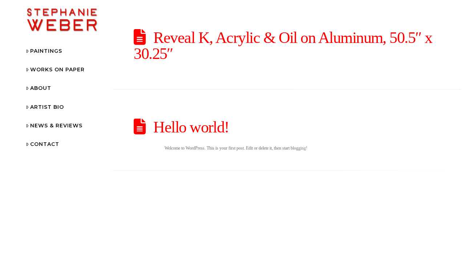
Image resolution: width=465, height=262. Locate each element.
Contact (44, 144)
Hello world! (191, 127)
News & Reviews (56, 125)
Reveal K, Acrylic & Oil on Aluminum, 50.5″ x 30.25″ (283, 46)
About (40, 88)
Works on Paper (57, 69)
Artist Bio (47, 107)
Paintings (46, 51)
